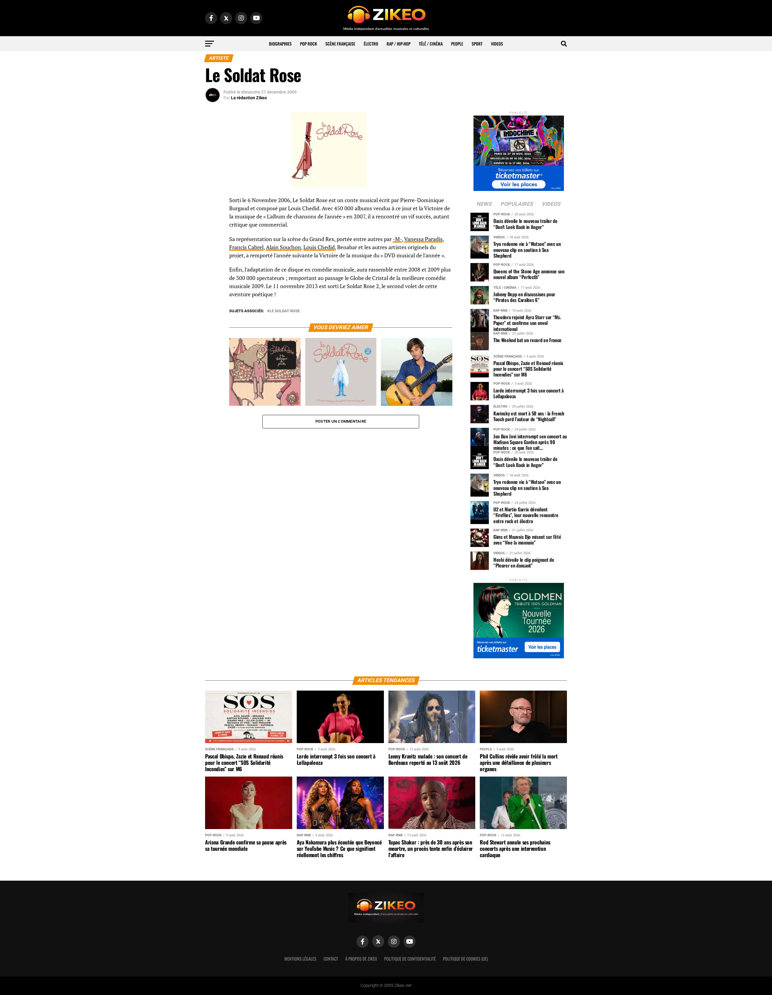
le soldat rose (285, 311)
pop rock (308, 43)
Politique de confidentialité (410, 958)
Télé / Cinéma (431, 43)
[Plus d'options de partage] (213, 260)
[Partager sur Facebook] (213, 202)
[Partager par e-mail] (213, 246)
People (457, 43)
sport (477, 43)
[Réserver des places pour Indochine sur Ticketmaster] (518, 151)
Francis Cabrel (246, 247)
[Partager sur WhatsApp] (213, 217)
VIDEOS (497, 43)
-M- (397, 239)
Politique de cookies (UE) (465, 958)
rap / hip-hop (398, 43)
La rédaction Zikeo (249, 97)
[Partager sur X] (213, 231)
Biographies (280, 43)
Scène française (340, 43)
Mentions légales (300, 958)
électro (371, 43)
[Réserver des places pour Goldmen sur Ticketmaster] (518, 618)
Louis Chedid (319, 247)
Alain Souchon (283, 247)
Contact (331, 958)
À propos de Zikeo (361, 958)
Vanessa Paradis (423, 239)
